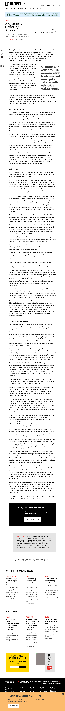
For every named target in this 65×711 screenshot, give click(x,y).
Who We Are (22, 690)
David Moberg (9, 39)
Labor (7, 9)
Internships (53, 691)
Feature (7, 20)
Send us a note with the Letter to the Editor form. (36, 561)
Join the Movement (14, 706)
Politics (13, 9)
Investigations (29, 9)
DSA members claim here (32, 519)
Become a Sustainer (32, 692)
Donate (54, 5)
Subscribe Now (49, 668)
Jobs (51, 690)
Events (39, 9)
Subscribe (48, 5)
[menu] (24, 4)
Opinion (20, 9)
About (42, 5)
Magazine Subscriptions (43, 691)
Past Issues (22, 691)
